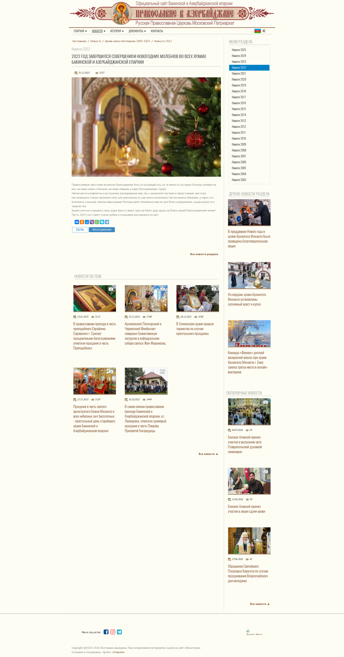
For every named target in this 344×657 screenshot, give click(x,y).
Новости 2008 (239, 150)
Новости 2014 (239, 115)
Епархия (79, 31)
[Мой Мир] (87, 222)
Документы (136, 31)
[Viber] (92, 222)
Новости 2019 (239, 85)
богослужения (101, 229)
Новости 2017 (239, 97)
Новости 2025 (239, 50)
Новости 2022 (163, 41)
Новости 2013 (239, 121)
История (115, 31)
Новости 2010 (239, 138)
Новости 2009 (239, 144)
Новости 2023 (239, 62)
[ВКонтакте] (77, 222)
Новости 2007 (239, 156)
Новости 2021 (239, 73)
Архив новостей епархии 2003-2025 (127, 41)
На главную (79, 41)
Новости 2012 (239, 127)
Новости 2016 (239, 103)
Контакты (157, 31)
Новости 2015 (239, 109)
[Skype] (102, 222)
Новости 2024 (239, 56)
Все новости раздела (204, 254)
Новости (97, 31)
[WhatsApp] (97, 222)
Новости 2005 (239, 168)
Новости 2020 (239, 79)
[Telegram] (107, 222)
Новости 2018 (239, 91)
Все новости (207, 454)
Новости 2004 (239, 174)
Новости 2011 (239, 132)
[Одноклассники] (82, 222)
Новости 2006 (239, 162)
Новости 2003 (239, 180)
